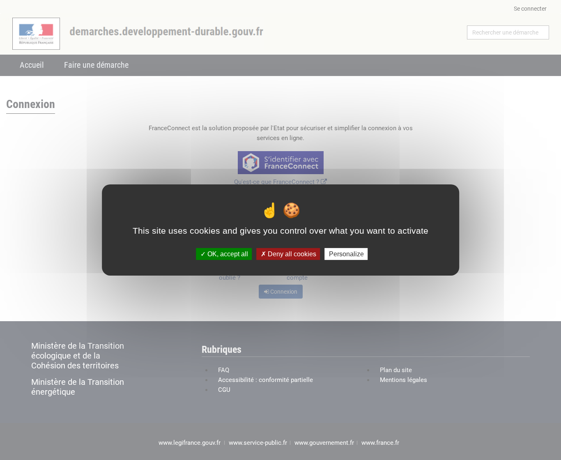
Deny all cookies (291, 254)
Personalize (346, 254)
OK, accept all (227, 254)
